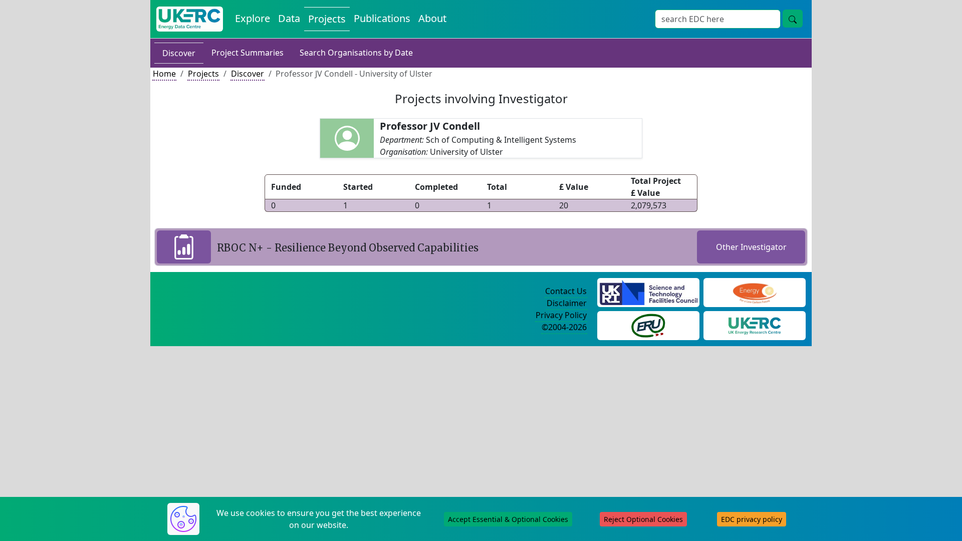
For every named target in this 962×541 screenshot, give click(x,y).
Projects (327, 19)
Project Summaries (247, 52)
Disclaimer (567, 303)
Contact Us (566, 291)
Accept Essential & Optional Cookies (508, 519)
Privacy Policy (561, 315)
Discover (178, 53)
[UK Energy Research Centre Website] (755, 324)
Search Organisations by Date (356, 52)
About (432, 18)
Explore (252, 18)
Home (164, 73)
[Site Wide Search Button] (793, 19)
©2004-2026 (564, 327)
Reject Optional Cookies (643, 519)
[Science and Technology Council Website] (648, 291)
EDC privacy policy (751, 519)
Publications (382, 18)
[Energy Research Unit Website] (648, 324)
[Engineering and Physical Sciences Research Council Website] (754, 291)
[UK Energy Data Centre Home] (189, 19)
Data (289, 18)
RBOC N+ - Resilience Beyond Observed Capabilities (347, 247)
